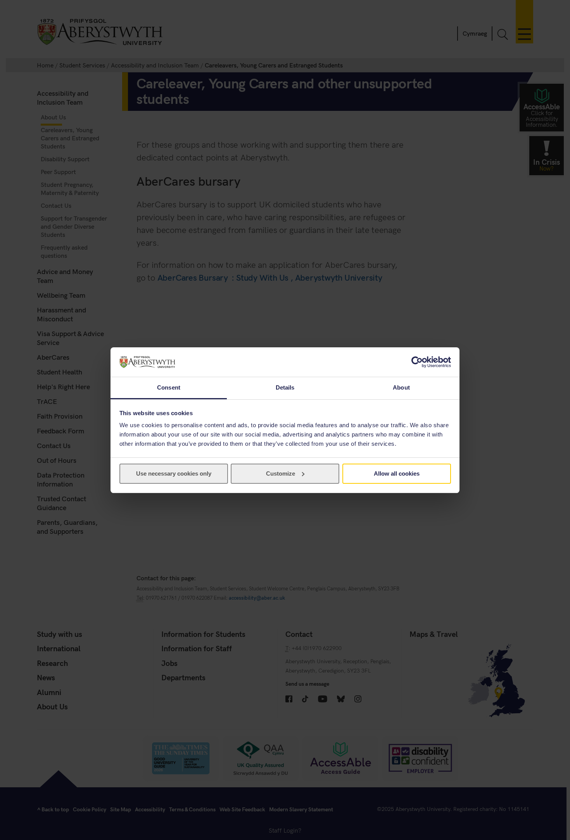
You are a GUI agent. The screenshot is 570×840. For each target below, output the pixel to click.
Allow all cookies (397, 473)
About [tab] (401, 387)
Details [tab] (285, 387)
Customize (280, 473)
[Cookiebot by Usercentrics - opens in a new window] (417, 362)
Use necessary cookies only (173, 473)
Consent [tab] (168, 387)
